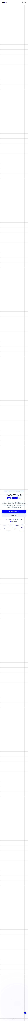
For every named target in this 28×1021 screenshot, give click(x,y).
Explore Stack (14, 515)
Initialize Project (13, 511)
